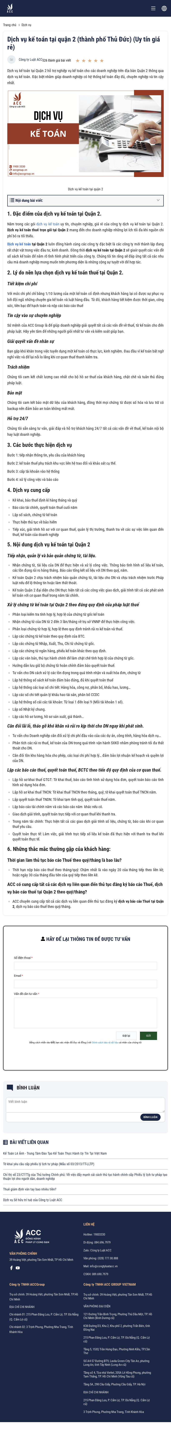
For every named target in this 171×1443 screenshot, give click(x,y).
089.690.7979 (100, 1274)
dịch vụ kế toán (47, 224)
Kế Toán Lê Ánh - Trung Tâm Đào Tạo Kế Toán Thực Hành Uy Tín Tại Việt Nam (55, 1153)
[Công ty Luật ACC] (10, 8)
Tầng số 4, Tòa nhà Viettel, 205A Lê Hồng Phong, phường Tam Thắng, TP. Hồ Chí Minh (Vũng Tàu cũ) (117, 1374)
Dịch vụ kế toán (19, 244)
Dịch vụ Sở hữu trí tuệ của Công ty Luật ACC (32, 1200)
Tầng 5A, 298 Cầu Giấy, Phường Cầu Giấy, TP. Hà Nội (114, 1384)
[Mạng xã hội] (11, 1269)
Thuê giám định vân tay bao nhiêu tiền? (29, 1189)
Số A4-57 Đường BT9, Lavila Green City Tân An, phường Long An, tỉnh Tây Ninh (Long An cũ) (116, 1363)
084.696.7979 (102, 1242)
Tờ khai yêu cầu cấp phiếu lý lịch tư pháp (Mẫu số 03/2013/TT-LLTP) (48, 1164)
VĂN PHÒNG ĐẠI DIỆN (96, 1306)
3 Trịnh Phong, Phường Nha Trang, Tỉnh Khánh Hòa (113, 1412)
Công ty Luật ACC (30, 60)
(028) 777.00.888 (108, 1258)
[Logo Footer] (30, 1236)
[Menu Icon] (153, 8)
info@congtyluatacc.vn (104, 1266)
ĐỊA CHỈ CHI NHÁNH (21, 1307)
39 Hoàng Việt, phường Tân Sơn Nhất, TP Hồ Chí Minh (41, 1260)
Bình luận (150, 1117)
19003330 (99, 1234)
